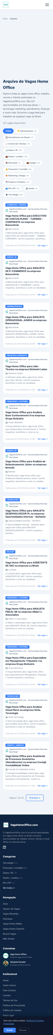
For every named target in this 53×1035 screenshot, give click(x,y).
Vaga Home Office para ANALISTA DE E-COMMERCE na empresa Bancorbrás (25, 271)
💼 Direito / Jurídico (16, 156)
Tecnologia (12, 500)
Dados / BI (11, 257)
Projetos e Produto (17, 355)
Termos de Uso (10, 1000)
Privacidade (9, 1024)
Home (6, 980)
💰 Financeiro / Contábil (18, 169)
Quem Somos (9, 985)
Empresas (7, 918)
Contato (7, 995)
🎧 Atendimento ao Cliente (19, 137)
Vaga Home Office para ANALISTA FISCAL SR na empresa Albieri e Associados (25, 611)
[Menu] (47, 4)
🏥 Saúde (31, 188)
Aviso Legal (8, 1015)
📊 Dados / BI (13, 150)
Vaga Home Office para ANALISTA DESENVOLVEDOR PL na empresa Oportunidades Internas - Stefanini (25, 513)
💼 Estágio (33, 163)
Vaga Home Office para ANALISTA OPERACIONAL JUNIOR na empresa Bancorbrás (26, 320)
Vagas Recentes (10, 913)
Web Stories (8, 938)
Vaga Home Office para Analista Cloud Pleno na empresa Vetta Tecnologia (23, 710)
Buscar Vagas (9, 933)
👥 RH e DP (12, 188)
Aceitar (9, 1030)
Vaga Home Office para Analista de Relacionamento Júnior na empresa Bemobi (25, 464)
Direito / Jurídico (15, 745)
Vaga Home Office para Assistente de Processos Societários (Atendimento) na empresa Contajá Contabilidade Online (25, 761)
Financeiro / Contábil (17, 401)
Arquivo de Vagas (11, 909)
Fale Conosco (9, 990)
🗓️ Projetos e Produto (17, 182)
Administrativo (14, 306)
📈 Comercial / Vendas (17, 144)
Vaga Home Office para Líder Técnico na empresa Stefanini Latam (26, 368)
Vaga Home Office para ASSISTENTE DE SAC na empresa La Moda (26, 564)
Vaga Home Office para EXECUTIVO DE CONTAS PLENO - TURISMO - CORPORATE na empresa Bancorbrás (26, 220)
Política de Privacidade (14, 1005)
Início (5, 18)
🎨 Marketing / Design (17, 175)
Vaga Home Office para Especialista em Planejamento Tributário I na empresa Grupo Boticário (25, 660)
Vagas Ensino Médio (12, 923)
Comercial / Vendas (16, 205)
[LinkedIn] (4, 847)
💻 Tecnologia (14, 194)
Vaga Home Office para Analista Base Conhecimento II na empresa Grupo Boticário (25, 415)
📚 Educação (12, 163)
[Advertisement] (26, 50)
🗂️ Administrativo (27, 131)
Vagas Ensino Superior (13, 928)
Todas (8, 131)
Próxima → (34, 798)
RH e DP (10, 552)
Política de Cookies (35, 1020)
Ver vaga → (43, 245)
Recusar (22, 1030)
